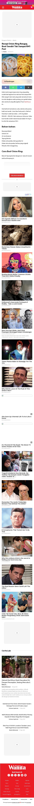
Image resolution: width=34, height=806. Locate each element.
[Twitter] (15, 775)
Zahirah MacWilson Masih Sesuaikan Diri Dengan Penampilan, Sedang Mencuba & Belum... (16, 682)
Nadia (5, 51)
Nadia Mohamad (6, 686)
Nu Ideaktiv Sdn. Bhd (15, 802)
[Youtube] (22, 775)
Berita (14, 40)
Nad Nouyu (27, 102)
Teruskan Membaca (17, 175)
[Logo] (17, 7)
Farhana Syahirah (13, 708)
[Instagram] (12, 775)
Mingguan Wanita (6, 40)
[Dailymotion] (25, 775)
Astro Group (29, 802)
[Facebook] (9, 775)
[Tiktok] (19, 775)
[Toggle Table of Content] (28, 81)
